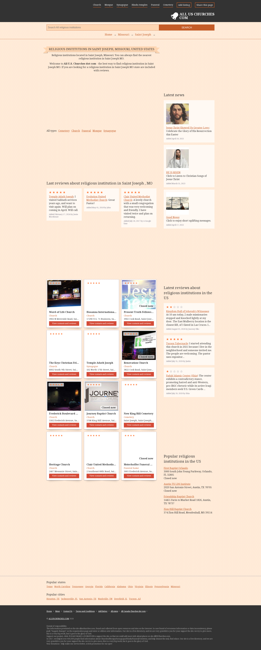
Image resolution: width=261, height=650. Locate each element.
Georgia (89, 586)
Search (187, 27)
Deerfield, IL (120, 599)
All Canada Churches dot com (133, 611)
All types (51, 130)
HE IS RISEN (173, 172)
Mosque (109, 5)
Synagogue (122, 5)
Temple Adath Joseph (61, 196)
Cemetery (168, 5)
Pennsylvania (162, 586)
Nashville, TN (105, 599)
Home (49, 611)
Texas (50, 586)
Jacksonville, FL (69, 599)
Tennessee (77, 586)
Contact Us (67, 611)
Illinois (149, 586)
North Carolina (62, 586)
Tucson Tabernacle (177, 343)
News (57, 611)
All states (114, 611)
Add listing (184, 5)
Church (97, 5)
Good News (172, 217)
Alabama (121, 586)
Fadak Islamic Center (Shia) (182, 375)
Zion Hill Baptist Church (178, 509)
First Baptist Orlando (176, 468)
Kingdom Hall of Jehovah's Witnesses (187, 311)
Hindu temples (139, 5)
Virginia (139, 586)
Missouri (175, 586)
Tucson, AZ (135, 599)
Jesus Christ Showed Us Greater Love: (187, 127)
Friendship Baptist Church (179, 496)
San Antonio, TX (87, 599)
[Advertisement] (101, 101)
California (110, 586)
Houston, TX (53, 599)
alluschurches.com (59, 619)
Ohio (130, 586)
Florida (99, 586)
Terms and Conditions (85, 611)
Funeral (155, 5)
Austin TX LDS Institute (177, 484)
